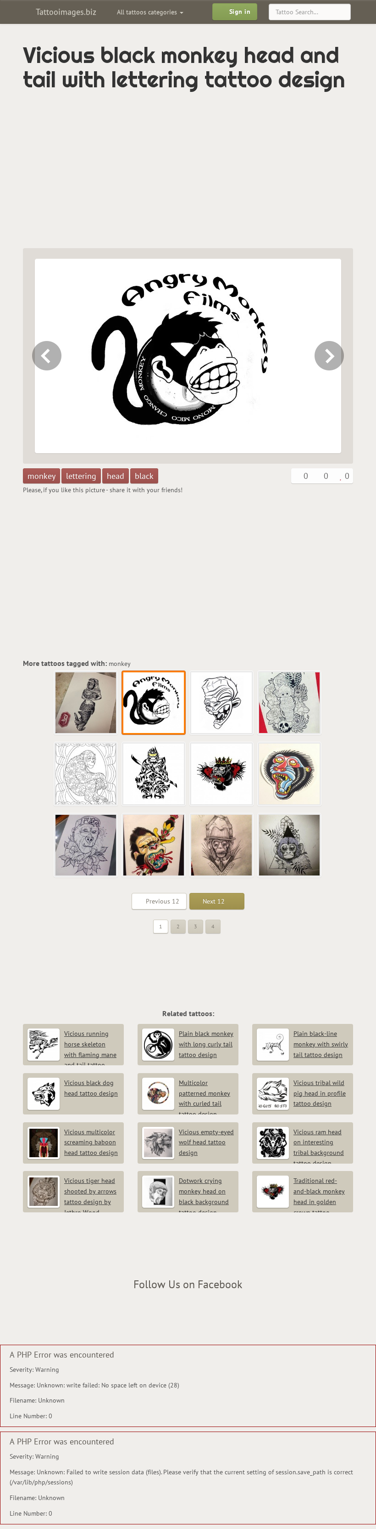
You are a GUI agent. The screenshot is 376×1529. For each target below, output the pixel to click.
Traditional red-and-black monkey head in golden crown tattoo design (301, 1202)
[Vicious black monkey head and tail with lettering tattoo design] (154, 703)
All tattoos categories (148, 12)
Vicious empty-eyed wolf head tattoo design (206, 1142)
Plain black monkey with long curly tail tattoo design (206, 1044)
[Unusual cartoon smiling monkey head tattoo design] (330, 356)
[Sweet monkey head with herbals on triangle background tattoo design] (289, 845)
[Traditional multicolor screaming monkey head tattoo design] (289, 774)
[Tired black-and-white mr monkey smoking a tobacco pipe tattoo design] (221, 845)
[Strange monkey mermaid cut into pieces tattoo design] (46, 356)
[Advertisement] (130, 170)
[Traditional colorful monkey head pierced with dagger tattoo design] (154, 845)
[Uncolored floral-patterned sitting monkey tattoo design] (86, 774)
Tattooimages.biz (64, 11)
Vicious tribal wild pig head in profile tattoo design (319, 1093)
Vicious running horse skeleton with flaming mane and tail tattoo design (72, 1054)
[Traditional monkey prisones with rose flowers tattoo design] (86, 845)
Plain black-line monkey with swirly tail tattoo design (320, 1044)
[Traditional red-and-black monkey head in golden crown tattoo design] (221, 774)
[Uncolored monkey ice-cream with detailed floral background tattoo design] (289, 703)
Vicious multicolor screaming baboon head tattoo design (91, 1142)
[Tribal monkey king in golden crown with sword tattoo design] (154, 774)
